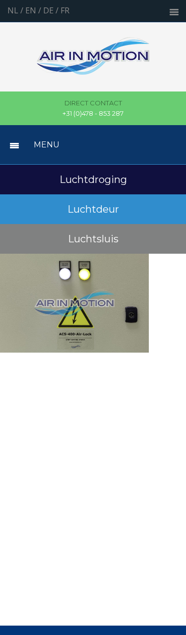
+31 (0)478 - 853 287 (93, 108)
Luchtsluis (93, 239)
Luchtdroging (93, 179)
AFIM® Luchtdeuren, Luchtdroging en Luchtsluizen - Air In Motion (93, 62)
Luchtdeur (93, 209)
